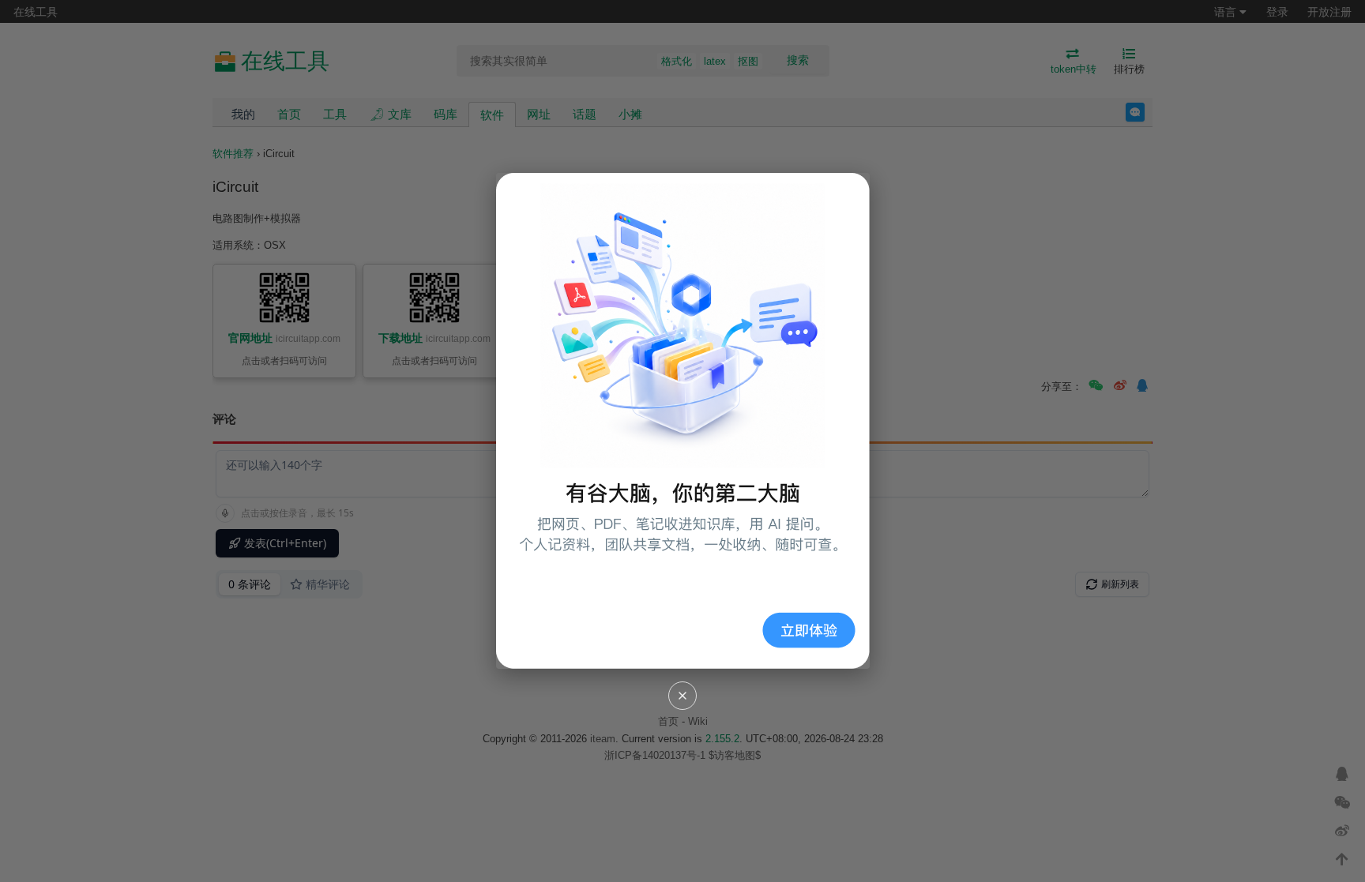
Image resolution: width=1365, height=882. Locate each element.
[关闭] (682, 695)
